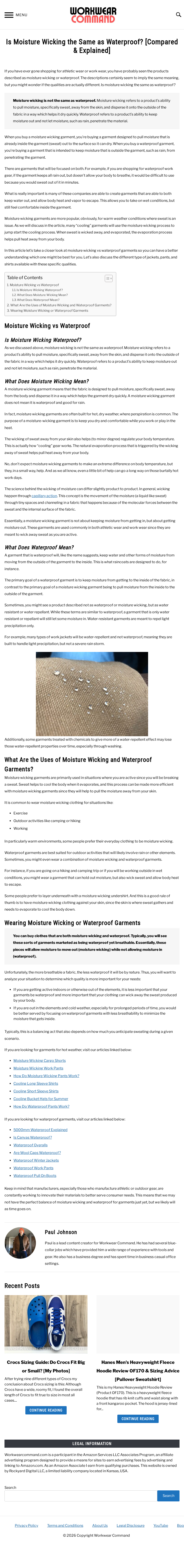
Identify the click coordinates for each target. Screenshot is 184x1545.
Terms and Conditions (65, 1525)
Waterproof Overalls (30, 1145)
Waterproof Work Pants (33, 1168)
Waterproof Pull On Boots (34, 1176)
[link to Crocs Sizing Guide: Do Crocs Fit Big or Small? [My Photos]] (46, 1324)
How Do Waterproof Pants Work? (41, 1106)
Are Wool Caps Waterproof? (37, 1153)
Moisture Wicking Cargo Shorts (39, 1060)
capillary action (44, 496)
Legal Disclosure (131, 1525)
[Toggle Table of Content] (106, 278)
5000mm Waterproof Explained (40, 1130)
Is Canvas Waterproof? (32, 1137)
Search (10, 1487)
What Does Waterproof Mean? (38, 300)
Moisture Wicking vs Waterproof (34, 285)
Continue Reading (46, 1410)
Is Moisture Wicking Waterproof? (40, 290)
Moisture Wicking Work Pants (38, 1068)
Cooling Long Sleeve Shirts (35, 1083)
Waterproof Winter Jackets (36, 1160)
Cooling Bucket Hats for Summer (40, 1099)
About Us (100, 1525)
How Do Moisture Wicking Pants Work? (46, 1076)
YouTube (160, 1525)
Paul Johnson (61, 1232)
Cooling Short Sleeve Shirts (36, 1091)
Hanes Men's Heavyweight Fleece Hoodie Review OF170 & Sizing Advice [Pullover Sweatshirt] (138, 1371)
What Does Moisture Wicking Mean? (42, 295)
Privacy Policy (26, 1525)
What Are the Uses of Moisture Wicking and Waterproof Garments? (61, 305)
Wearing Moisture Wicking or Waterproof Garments (49, 311)
